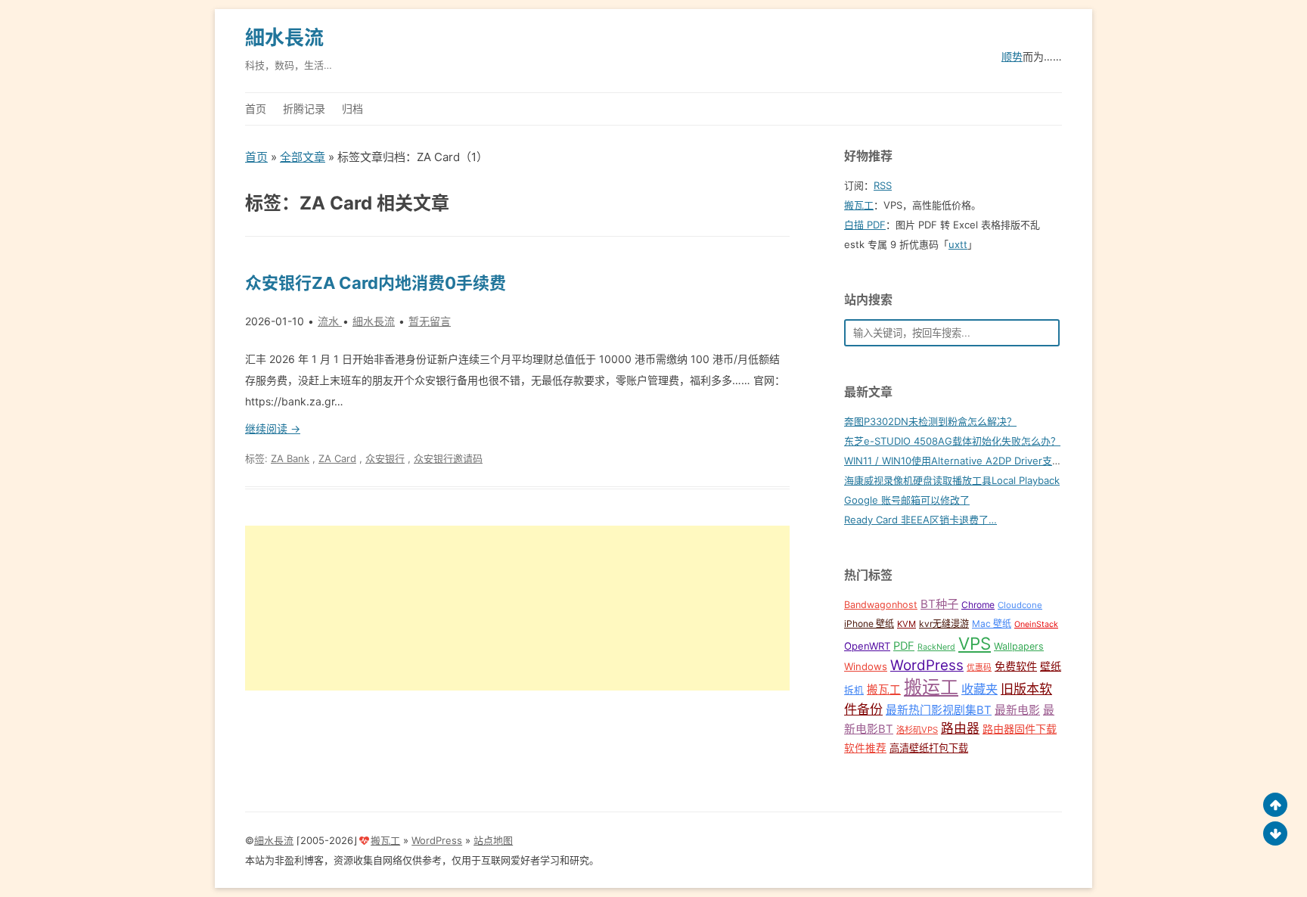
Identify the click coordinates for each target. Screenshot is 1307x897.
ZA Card (337, 458)
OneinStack (1036, 624)
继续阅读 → (272, 428)
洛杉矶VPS (917, 730)
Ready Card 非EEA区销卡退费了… (920, 520)
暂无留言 (429, 321)
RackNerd (936, 647)
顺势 (1012, 56)
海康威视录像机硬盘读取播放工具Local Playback (952, 480)
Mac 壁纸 (991, 623)
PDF (903, 646)
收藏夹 (979, 689)
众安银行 (385, 458)
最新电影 (1017, 710)
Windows (865, 666)
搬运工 (931, 687)
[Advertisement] (517, 608)
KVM (906, 624)
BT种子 (939, 604)
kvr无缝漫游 (944, 623)
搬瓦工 (859, 205)
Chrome (978, 604)
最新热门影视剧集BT (939, 710)
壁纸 (1050, 666)
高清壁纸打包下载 (928, 748)
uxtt (957, 244)
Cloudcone (1020, 605)
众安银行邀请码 (448, 458)
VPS (974, 643)
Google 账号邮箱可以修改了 (907, 500)
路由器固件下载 (1020, 728)
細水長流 (284, 37)
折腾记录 (304, 108)
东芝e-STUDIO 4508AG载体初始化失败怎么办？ (952, 441)
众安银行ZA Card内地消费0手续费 (375, 283)
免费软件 (1016, 666)
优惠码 (979, 667)
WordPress (927, 665)
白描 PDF (865, 225)
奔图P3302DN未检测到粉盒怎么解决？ (930, 421)
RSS (883, 185)
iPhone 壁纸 (869, 623)
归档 (352, 108)
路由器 (960, 728)
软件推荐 (865, 748)
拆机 (854, 690)
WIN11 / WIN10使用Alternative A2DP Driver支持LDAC (966, 461)
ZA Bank (290, 458)
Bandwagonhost (880, 604)
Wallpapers (1019, 646)
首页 (255, 108)
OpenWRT (867, 646)
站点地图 (493, 840)
